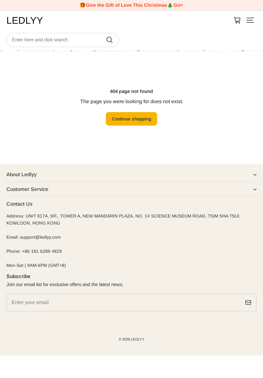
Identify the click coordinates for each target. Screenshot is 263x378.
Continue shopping (131, 118)
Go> (178, 5)
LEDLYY (138, 339)
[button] (250, 20)
